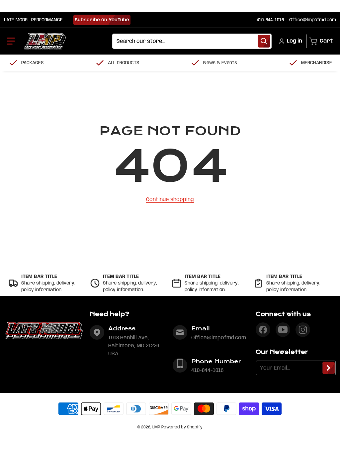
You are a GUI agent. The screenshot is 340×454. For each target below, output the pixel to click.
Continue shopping (170, 199)
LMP (156, 427)
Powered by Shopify (182, 427)
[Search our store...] (264, 41)
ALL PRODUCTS (123, 62)
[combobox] (192, 41)
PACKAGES (32, 62)
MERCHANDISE (316, 62)
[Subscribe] (328, 368)
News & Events (220, 62)
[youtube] (283, 329)
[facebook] (263, 329)
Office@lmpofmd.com (312, 20)
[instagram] (303, 329)
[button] (11, 41)
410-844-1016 (270, 20)
